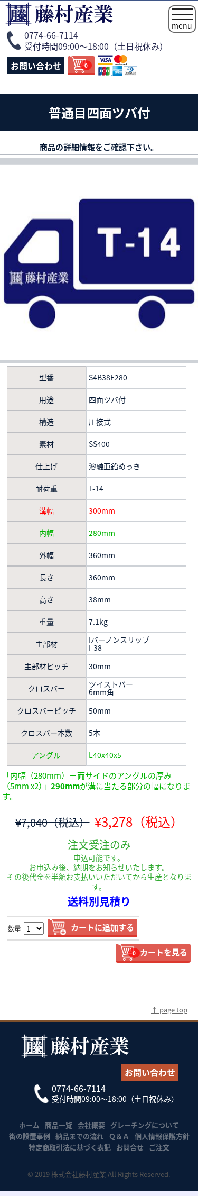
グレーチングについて (144, 1125)
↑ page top (169, 1010)
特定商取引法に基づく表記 (70, 1147)
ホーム (29, 1125)
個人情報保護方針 (162, 1136)
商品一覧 (58, 1125)
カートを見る (160, 951)
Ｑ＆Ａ (119, 1136)
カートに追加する (102, 927)
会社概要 (91, 1125)
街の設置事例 (29, 1136)
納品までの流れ (79, 1136)
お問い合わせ (36, 65)
